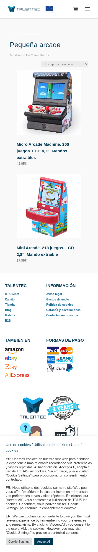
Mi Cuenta (12, 294)
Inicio (13, 33)
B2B (8, 320)
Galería (10, 315)
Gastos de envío (57, 299)
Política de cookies (59, 304)
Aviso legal (54, 294)
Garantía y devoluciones (63, 310)
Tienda (10, 304)
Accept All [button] (44, 541)
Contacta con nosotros (62, 315)
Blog (8, 310)
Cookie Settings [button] (18, 541)
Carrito (10, 299)
